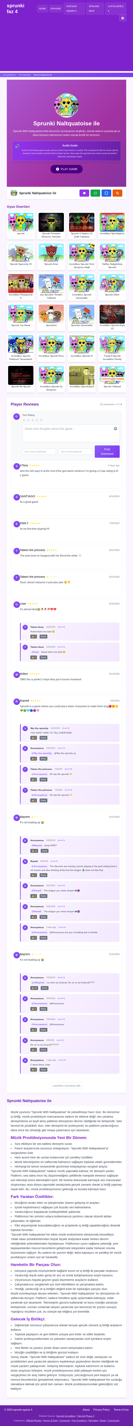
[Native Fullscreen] (95, 193)
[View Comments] (84, 193)
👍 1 (34, 875)
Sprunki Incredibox (65, 1416)
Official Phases (33, 1420)
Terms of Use (121, 1409)
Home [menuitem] (42, 8)
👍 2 (34, 636)
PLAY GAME (69, 169)
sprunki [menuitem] (55, 8)
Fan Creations (79, 1420)
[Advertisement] (66, 48)
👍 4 (34, 657)
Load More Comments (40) (66, 1085)
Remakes (93, 1420)
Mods (103, 1420)
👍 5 (34, 738)
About (86, 1409)
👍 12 (34, 851)
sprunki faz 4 (15, 8)
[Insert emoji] (115, 428)
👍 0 (34, 917)
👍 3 (34, 779)
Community (114, 1420)
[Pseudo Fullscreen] (106, 193)
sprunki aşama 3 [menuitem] (71, 8)
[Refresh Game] (117, 193)
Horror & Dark (50, 1420)
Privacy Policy (101, 1409)
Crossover (65, 1420)
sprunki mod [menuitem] (94, 8)
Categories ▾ (115, 8)
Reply (36, 482)
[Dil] (122, 18)
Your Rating (28, 415)
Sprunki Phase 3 (85, 1416)
